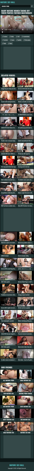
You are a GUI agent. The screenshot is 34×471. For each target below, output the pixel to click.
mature (5, 36)
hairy (11, 43)
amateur (6, 40)
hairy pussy (27, 40)
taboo (12, 36)
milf (18, 36)
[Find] (32, 6)
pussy (13, 40)
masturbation (26, 36)
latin (5, 43)
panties (19, 40)
